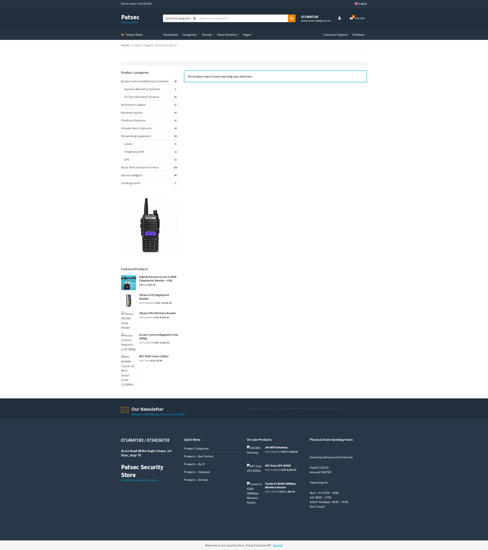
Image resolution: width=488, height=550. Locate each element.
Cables (128, 144)
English (363, 3)
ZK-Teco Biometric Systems (141, 97)
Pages (247, 34)
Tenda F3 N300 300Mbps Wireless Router (280, 485)
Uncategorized (130, 183)
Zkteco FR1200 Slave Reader (157, 313)
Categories (189, 34)
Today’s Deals (134, 34)
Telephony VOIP (134, 152)
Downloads (170, 34)
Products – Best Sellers (198, 456)
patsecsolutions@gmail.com (316, 20)
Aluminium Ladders (133, 105)
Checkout (358, 34)
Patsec (130, 17)
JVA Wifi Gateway (276, 447)
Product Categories (196, 448)
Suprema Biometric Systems (142, 89)
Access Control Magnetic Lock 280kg (158, 336)
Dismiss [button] (278, 545)
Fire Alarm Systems (133, 120)
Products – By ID (194, 464)
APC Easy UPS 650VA (278, 465)
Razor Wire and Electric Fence (140, 167)
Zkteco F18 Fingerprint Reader (154, 296)
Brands (207, 34)
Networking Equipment (136, 136)
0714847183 (309, 17)
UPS (126, 159)
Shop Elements (227, 34)
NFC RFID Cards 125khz (154, 356)
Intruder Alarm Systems (136, 128)
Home (125, 45)
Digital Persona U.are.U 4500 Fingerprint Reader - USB (157, 278)
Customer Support (335, 34)
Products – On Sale (196, 480)
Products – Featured (196, 472)
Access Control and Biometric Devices (145, 81)
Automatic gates (132, 112)
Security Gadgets (131, 175)
